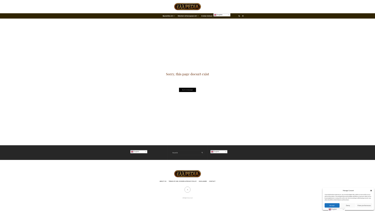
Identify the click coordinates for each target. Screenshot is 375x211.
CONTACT (212, 181)
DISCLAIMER (203, 181)
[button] (371, 191)
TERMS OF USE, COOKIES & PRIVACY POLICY (183, 181)
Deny (348, 205)
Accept (332, 205)
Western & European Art (187, 16)
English (219, 15)
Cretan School (206, 16)
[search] (202, 152)
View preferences (364, 205)
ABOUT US (163, 181)
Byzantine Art (168, 16)
